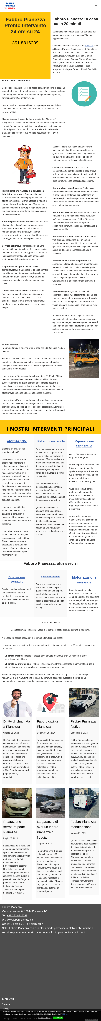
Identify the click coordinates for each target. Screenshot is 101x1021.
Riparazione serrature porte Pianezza (14, 827)
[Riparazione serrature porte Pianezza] (17, 803)
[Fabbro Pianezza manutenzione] (84, 803)
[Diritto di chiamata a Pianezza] (17, 702)
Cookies (6, 1004)
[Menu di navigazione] (96, 6)
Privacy (5, 1009)
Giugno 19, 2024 (44, 844)
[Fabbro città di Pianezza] (50, 702)
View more (65, 1014)
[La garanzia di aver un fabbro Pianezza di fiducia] (50, 803)
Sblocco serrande (50, 441)
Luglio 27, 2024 (10, 838)
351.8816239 (25, 42)
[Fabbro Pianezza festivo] (84, 702)
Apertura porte (17, 441)
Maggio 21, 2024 (78, 833)
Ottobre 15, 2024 (11, 733)
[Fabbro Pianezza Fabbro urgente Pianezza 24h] (10, 6)
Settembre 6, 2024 (79, 733)
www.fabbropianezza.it (20, 919)
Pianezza (89, 46)
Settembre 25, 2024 (46, 733)
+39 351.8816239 (17, 915)
